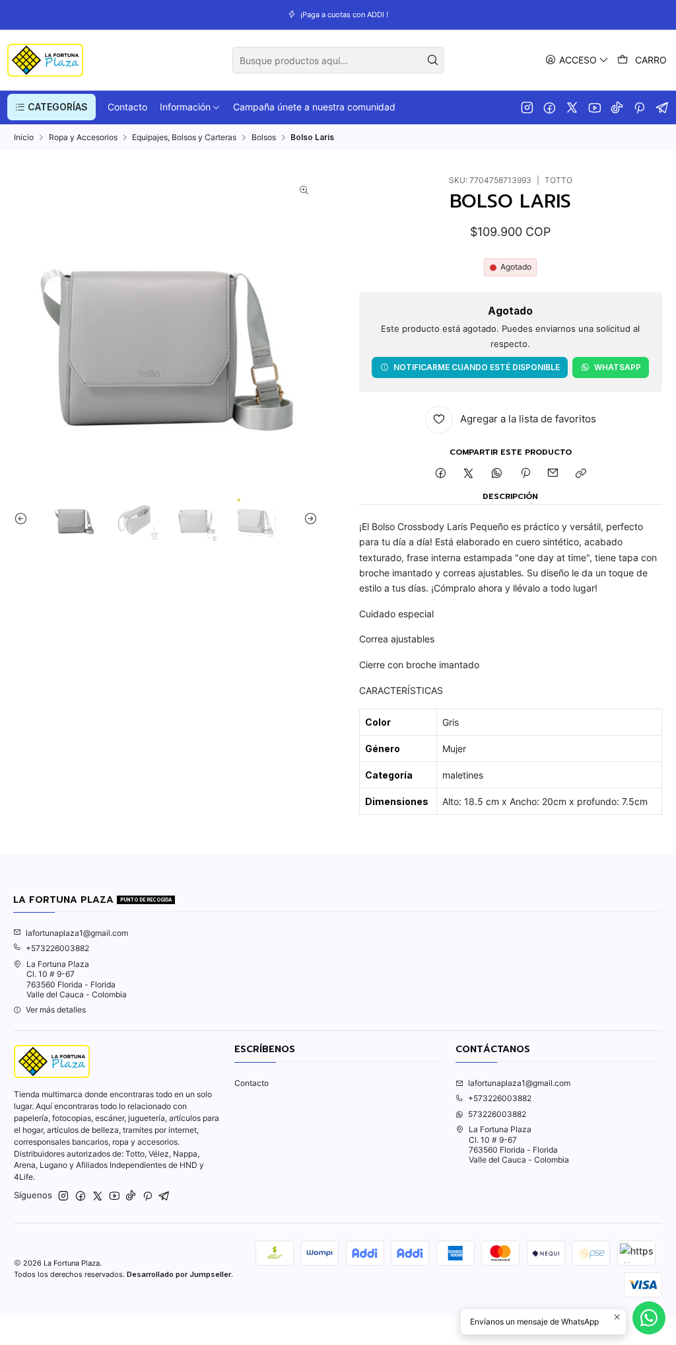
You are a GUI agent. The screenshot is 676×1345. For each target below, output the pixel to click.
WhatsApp (617, 367)
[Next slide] (308, 518)
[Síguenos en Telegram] (662, 107)
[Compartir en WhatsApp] (497, 474)
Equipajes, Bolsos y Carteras (184, 137)
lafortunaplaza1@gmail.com (77, 933)
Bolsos (264, 137)
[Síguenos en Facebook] (550, 107)
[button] (51, 107)
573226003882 (497, 1114)
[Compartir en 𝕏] (469, 474)
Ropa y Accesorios (83, 137)
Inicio (24, 137)
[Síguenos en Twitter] (572, 107)
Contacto (251, 1083)
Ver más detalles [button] (56, 1010)
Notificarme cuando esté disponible (476, 367)
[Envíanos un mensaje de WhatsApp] (648, 1317)
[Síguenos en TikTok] (617, 107)
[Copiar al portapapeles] (581, 474)
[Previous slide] (24, 518)
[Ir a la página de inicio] (45, 60)
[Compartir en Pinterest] (525, 474)
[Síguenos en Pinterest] (639, 107)
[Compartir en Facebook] (440, 474)
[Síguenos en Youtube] (594, 107)
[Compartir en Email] (553, 474)
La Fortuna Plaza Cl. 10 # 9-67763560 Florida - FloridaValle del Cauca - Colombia (76, 979)
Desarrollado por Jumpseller (179, 1274)
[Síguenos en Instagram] (527, 107)
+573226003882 (57, 948)
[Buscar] (432, 60)
